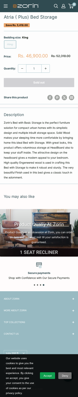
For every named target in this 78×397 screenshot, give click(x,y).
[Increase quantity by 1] (46, 68)
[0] (71, 6)
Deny (65, 375)
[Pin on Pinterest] (57, 97)
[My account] (63, 6)
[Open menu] (6, 6)
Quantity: (10, 68)
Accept (48, 375)
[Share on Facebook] (50, 97)
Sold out (39, 82)
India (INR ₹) (12, 353)
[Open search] (56, 6)
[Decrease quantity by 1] (22, 68)
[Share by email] (71, 97)
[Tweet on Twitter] (64, 97)
